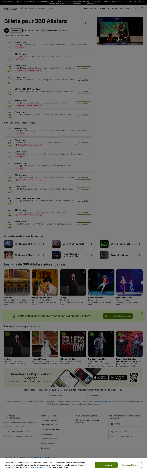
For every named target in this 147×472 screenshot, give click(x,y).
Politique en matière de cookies (40, 467)
